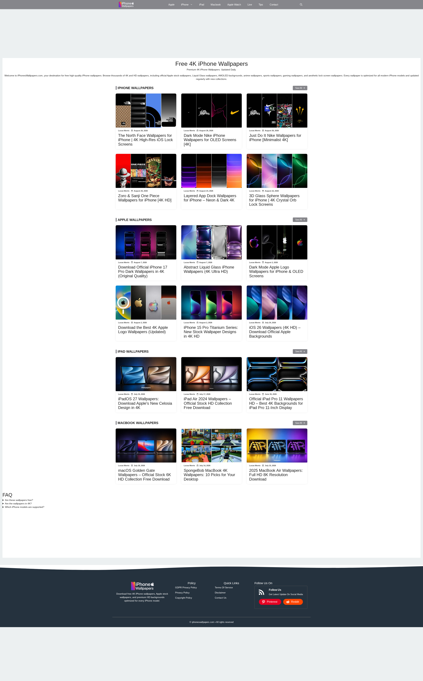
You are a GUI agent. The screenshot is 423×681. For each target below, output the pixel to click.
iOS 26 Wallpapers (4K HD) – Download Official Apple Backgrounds (274, 331)
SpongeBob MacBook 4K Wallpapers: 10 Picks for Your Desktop (209, 474)
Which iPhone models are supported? (24, 507)
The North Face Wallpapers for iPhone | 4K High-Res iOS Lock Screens (145, 139)
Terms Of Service (224, 587)
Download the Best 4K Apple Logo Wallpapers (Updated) (143, 329)
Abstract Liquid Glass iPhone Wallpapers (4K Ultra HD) (209, 269)
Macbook (216, 4)
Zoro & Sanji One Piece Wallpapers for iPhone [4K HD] (145, 198)
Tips (261, 4)
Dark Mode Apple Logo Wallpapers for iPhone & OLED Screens (276, 271)
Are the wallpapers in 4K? (18, 503)
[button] (301, 4)
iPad (201, 4)
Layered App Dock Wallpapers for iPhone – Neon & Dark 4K (210, 198)
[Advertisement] (101, 33)
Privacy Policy (182, 592)
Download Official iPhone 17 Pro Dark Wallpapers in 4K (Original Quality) (142, 271)
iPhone (185, 4)
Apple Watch (234, 4)
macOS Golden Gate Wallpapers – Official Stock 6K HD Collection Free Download (144, 474)
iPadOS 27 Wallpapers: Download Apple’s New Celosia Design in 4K (145, 403)
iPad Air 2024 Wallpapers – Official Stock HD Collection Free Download (208, 403)
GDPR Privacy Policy (186, 587)
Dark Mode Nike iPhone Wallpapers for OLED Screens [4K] (210, 139)
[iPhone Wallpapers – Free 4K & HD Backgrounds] (126, 4)
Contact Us (220, 597)
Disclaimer (220, 592)
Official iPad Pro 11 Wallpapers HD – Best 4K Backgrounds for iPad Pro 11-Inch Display (276, 403)
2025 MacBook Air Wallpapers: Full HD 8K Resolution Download (276, 474)
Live (250, 4)
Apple (171, 4)
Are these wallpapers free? (19, 500)
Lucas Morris (123, 131)
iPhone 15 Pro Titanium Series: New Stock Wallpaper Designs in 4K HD (211, 331)
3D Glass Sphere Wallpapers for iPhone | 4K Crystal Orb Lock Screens (274, 200)
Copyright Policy (183, 597)
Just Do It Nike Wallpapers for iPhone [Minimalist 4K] (275, 137)
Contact (274, 4)
